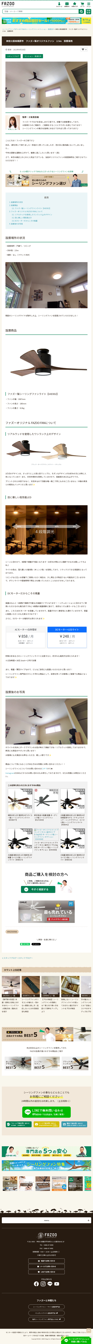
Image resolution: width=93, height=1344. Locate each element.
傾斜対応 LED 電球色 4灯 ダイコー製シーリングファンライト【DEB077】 (20, 817)
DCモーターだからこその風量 (24, 220)
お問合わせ (67, 4)
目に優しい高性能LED (22, 217)
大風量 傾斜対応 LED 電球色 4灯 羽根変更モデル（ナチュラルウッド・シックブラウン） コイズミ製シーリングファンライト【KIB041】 (72, 820)
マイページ (59, 4)
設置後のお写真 (16, 223)
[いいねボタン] (83, 49)
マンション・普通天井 (32, 56)
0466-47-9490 (48, 1245)
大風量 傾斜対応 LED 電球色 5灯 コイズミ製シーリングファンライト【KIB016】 (72, 857)
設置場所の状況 (16, 202)
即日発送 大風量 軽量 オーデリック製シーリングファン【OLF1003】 (45, 817)
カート (82, 4)
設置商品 (13, 205)
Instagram (9, 773)
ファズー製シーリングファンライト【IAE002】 (31, 208)
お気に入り (74, 4)
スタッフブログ (13, 56)
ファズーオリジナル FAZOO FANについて (26, 211)
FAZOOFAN (12, 931)
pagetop (88, 1330)
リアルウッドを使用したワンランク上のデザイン (32, 214)
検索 (81, 11)
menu (46, 1220)
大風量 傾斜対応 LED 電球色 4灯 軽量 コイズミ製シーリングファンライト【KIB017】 (20, 857)
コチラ (44, 768)
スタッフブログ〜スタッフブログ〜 (18, 958)
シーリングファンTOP (9, 29)
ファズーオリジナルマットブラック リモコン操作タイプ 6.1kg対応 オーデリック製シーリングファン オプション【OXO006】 (46, 846)
